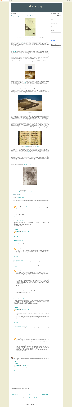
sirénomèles (24, 82)
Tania (15, 240)
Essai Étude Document (19, 191)
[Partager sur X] (23, 190)
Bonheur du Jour (17, 326)
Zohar (29, 151)
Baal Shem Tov (26, 146)
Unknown (18, 206)
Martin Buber (22, 129)
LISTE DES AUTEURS (55, 20)
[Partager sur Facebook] (24, 190)
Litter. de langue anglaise (28, 191)
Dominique (16, 298)
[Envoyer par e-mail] (21, 190)
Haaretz (38, 146)
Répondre (15, 201)
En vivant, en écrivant (27, 164)
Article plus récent (15, 394)
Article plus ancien (45, 394)
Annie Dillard (23, 42)
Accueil (30, 394)
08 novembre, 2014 (20, 197)
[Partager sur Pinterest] (25, 190)
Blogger (44, 404)
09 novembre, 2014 (19, 260)
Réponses (16, 204)
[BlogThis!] (22, 190)
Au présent (15, 51)
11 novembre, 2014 (25, 365)
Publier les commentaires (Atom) (32, 397)
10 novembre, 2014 (23, 326)
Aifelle (15, 260)
